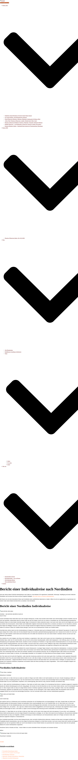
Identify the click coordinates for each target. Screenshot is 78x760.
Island (8, 464)
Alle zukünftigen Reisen (10, 581)
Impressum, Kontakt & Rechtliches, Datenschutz (13, 756)
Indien (8, 461)
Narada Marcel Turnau (10, 576)
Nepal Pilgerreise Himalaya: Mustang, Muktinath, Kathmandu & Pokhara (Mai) (22, 119)
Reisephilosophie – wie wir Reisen (12, 578)
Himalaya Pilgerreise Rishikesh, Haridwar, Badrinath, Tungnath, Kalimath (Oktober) (23, 122)
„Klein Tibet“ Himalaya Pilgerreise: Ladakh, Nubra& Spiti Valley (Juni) (21, 121)
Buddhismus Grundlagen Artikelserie (13, 352)
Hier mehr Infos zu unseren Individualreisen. (43, 596)
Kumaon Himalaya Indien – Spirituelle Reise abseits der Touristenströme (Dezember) (24, 126)
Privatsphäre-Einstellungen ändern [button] (10, 751)
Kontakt (4, 583)
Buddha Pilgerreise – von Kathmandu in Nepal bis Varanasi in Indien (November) (23, 124)
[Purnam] (2, 0)
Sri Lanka (9, 462)
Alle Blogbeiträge (9, 350)
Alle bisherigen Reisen (10, 580)
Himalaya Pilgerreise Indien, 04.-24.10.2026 (15, 238)
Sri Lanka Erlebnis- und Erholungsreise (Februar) (16, 117)
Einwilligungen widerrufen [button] (8, 754)
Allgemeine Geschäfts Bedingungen (10, 758)
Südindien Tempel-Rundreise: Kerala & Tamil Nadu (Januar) (18, 115)
